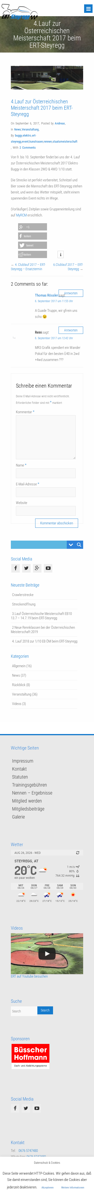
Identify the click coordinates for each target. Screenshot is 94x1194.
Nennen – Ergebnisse (32, 793)
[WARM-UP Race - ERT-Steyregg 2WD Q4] (47, 953)
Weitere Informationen (72, 1187)
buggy (18, 135)
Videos (16, 704)
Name (21, 465)
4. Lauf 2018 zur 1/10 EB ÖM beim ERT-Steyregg (44, 641)
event (25, 141)
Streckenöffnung (23, 604)
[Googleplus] (37, 568)
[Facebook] (15, 568)
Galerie (18, 817)
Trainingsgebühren (29, 785)
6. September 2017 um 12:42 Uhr (54, 338)
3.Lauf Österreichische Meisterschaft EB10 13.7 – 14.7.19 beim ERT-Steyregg (41, 616)
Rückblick (19, 685)
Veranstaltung (30, 129)
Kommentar (25, 412)
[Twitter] (26, 568)
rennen (48, 141)
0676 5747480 (28, 1150)
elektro (27, 135)
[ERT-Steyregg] (19, 18)
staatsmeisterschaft (65, 141)
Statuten (20, 777)
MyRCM (21, 215)
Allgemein (19, 666)
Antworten (71, 293)
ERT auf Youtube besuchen (29, 976)
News (17, 129)
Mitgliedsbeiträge (28, 809)
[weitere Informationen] (60, 254)
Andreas (60, 123)
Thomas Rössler (46, 295)
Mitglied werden (27, 801)
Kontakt (19, 769)
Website (21, 503)
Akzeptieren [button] (47, 1187)
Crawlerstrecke (23, 595)
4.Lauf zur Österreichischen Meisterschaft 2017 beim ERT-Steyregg (42, 108)
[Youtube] (48, 568)
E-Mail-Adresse (27, 484)
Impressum (22, 761)
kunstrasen (36, 141)
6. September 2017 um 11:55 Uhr (54, 301)
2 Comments (28, 147)
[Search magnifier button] (79, 545)
